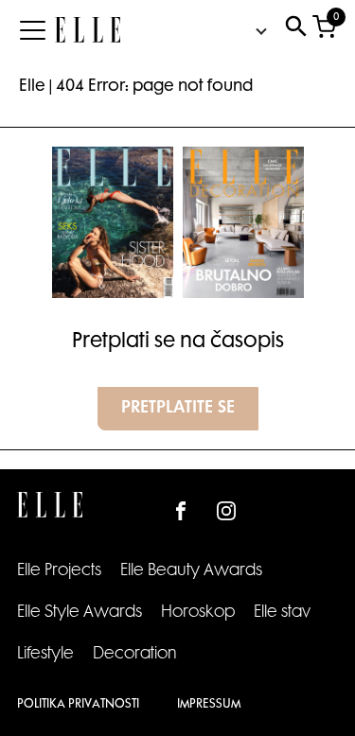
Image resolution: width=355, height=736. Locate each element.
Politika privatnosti (78, 704)
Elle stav (282, 613)
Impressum (208, 704)
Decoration (135, 654)
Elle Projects (59, 571)
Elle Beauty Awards (191, 571)
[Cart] (324, 30)
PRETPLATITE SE (178, 408)
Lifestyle (45, 654)
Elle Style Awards (79, 613)
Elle (32, 87)
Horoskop (198, 613)
